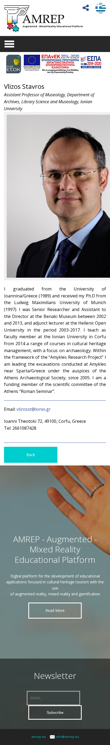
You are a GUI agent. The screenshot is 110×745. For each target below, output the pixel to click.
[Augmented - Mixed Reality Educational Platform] (34, 18)
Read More (55, 610)
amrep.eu (38, 737)
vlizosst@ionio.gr (34, 409)
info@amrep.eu (67, 737)
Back (30, 454)
